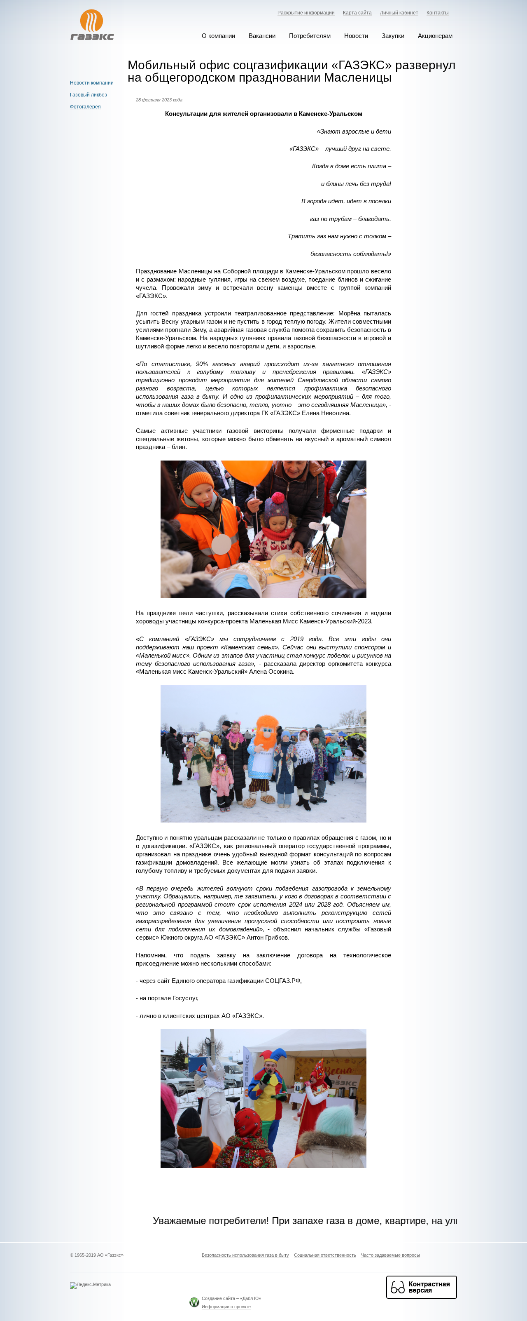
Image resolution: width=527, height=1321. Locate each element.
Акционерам (435, 36)
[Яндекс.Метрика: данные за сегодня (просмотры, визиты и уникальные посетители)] (90, 1285)
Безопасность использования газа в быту (245, 1255)
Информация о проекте (226, 1307)
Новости (356, 36)
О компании (218, 36)
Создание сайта (218, 1298)
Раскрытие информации (306, 13)
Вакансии (262, 36)
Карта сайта (357, 13)
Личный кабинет (399, 13)
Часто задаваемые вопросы (390, 1255)
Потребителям (310, 36)
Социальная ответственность (325, 1255)
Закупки (393, 36)
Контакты (438, 13)
